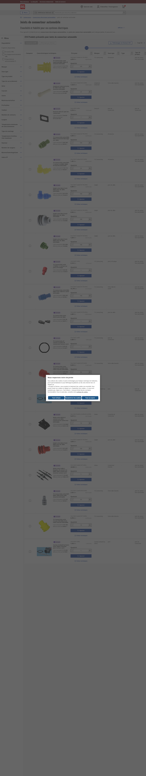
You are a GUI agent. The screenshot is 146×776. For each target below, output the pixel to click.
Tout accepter (90, 398)
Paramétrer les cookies (73, 398)
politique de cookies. (82, 392)
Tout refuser (56, 398)
